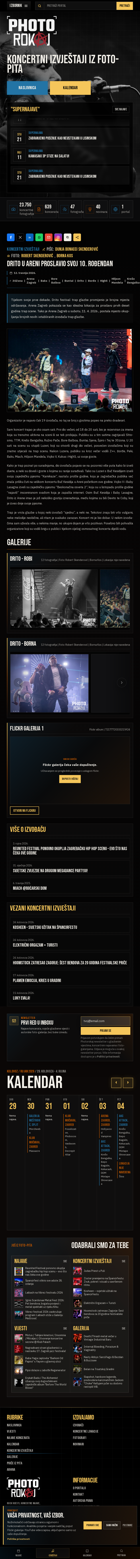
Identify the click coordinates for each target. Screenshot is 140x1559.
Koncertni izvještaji (20, 1451)
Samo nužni (112, 1525)
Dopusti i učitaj (70, 779)
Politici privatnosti (108, 1056)
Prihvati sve (92, 1525)
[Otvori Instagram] (58, 237)
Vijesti (11, 1431)
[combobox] (80, 6)
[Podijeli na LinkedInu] (30, 237)
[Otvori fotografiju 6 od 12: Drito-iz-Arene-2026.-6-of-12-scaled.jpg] (90, 683)
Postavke (128, 1525)
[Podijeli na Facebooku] (11, 237)
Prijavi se (105, 1031)
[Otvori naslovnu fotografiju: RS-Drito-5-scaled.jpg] (70, 370)
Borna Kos (65, 256)
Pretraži (125, 6)
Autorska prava (83, 1501)
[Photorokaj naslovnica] (32, 32)
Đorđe (92, 280)
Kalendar (70, 87)
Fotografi (79, 1438)
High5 (104, 280)
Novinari (78, 1444)
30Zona (18, 280)
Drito (80, 280)
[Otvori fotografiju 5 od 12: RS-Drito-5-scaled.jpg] (53, 598)
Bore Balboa (56, 280)
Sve (65, 1261)
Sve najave (121, 109)
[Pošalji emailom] (48, 237)
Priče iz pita (14, 1463)
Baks (44, 280)
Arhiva (11, 1470)
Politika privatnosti (18, 1539)
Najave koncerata (18, 1438)
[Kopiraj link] (67, 237)
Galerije (12, 1457)
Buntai (69, 280)
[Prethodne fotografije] (22, 598)
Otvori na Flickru (24, 810)
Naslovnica (27, 87)
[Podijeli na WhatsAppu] (39, 237)
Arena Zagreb (31, 280)
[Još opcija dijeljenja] (77, 237)
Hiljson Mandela (117, 280)
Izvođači (78, 1425)
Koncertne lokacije (85, 1431)
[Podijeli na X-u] (20, 237)
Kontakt (78, 1495)
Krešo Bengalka (133, 280)
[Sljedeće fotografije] (118, 598)
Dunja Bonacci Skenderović (76, 249)
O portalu (79, 1488)
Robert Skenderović (37, 256)
